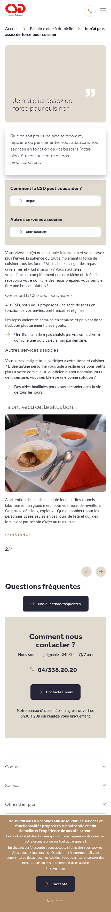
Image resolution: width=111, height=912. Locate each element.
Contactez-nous (59, 692)
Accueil (12, 28)
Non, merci (55, 900)
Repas (31, 200)
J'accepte (59, 884)
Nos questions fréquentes (59, 603)
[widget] (103, 10)
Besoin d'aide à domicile (51, 28)
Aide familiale (36, 231)
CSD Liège (15, 11)
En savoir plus (55, 868)
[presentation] (86, 571)
